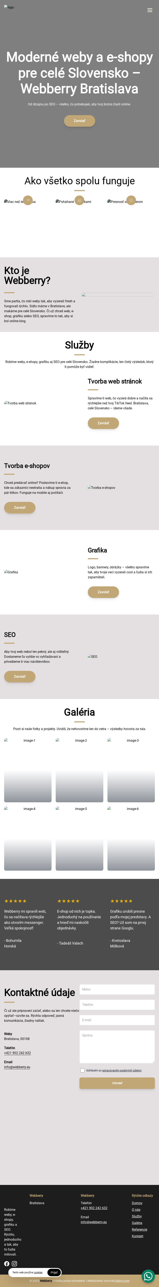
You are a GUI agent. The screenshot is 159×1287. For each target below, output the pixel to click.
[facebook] (6, 1263)
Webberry (46, 1280)
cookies (38, 1272)
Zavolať (79, 121)
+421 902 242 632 (17, 1053)
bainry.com (122, 1280)
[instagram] (14, 1263)
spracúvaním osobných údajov (122, 1070)
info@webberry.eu (17, 1067)
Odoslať (117, 1083)
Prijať (54, 1272)
